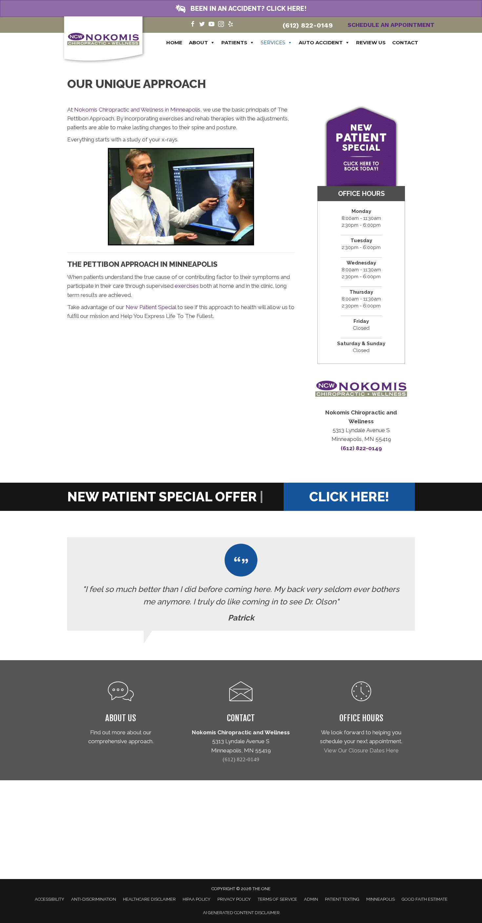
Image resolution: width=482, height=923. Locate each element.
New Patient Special (151, 307)
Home (174, 42)
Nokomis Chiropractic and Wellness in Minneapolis (137, 109)
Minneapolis (380, 899)
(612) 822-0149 (308, 25)
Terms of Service (277, 899)
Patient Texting (342, 899)
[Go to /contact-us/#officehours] (361, 719)
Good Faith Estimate (425, 899)
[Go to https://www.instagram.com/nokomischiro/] (221, 24)
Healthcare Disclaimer (149, 899)
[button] (241, 8)
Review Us (371, 42)
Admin (311, 899)
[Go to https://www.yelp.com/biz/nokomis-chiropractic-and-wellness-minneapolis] (230, 24)
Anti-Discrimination (93, 899)
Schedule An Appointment (391, 24)
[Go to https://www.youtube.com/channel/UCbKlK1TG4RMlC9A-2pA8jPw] (211, 24)
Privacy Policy (234, 899)
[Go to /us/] (120, 714)
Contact (405, 42)
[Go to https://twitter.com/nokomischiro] (202, 24)
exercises (187, 286)
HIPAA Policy (197, 899)
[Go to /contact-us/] (241, 704)
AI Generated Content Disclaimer (241, 912)
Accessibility (49, 899)
